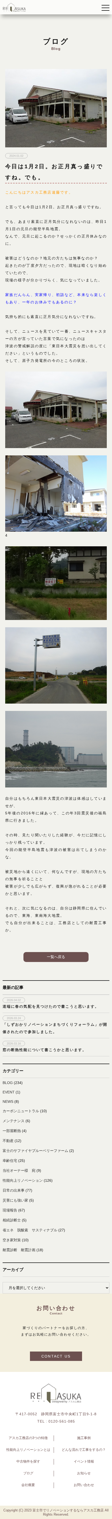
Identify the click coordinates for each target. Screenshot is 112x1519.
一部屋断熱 (12, 1131)
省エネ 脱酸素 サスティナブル (30, 1230)
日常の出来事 (13, 1190)
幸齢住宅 (10, 1160)
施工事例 (84, 1438)
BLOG (8, 1083)
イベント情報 (84, 1461)
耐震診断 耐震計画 (19, 1250)
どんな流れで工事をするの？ (84, 1450)
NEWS (8, 1101)
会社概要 (28, 1485)
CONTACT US (56, 1356)
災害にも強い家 (15, 1200)
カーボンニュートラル (21, 1111)
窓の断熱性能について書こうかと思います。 (44, 1050)
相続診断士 (12, 1220)
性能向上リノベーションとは (28, 1450)
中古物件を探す (28, 1461)
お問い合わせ (84, 1485)
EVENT (9, 1092)
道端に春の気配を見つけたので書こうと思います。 (51, 1006)
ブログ (28, 1473)
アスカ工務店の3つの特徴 (28, 1438)
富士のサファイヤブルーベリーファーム (35, 1151)
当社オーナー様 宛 (19, 1170)
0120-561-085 (61, 1421)
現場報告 (10, 1210)
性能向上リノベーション (23, 1180)
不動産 (8, 1141)
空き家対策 (12, 1240)
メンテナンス (13, 1121)
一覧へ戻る (56, 957)
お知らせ (84, 1473)
